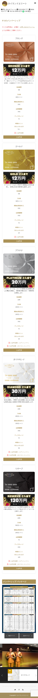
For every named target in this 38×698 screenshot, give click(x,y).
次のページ (26, 635)
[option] (19, 655)
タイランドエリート (22, 695)
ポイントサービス (19, 126)
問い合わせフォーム (9, 9)
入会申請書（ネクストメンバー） (19, 346)
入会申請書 (20, 133)
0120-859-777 (23, 9)
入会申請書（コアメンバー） (19, 343)
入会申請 (19, 137)
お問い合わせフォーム (27, 27)
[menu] (35, 3)
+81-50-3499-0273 (15, 11)
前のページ (11, 635)
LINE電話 (27, 11)
